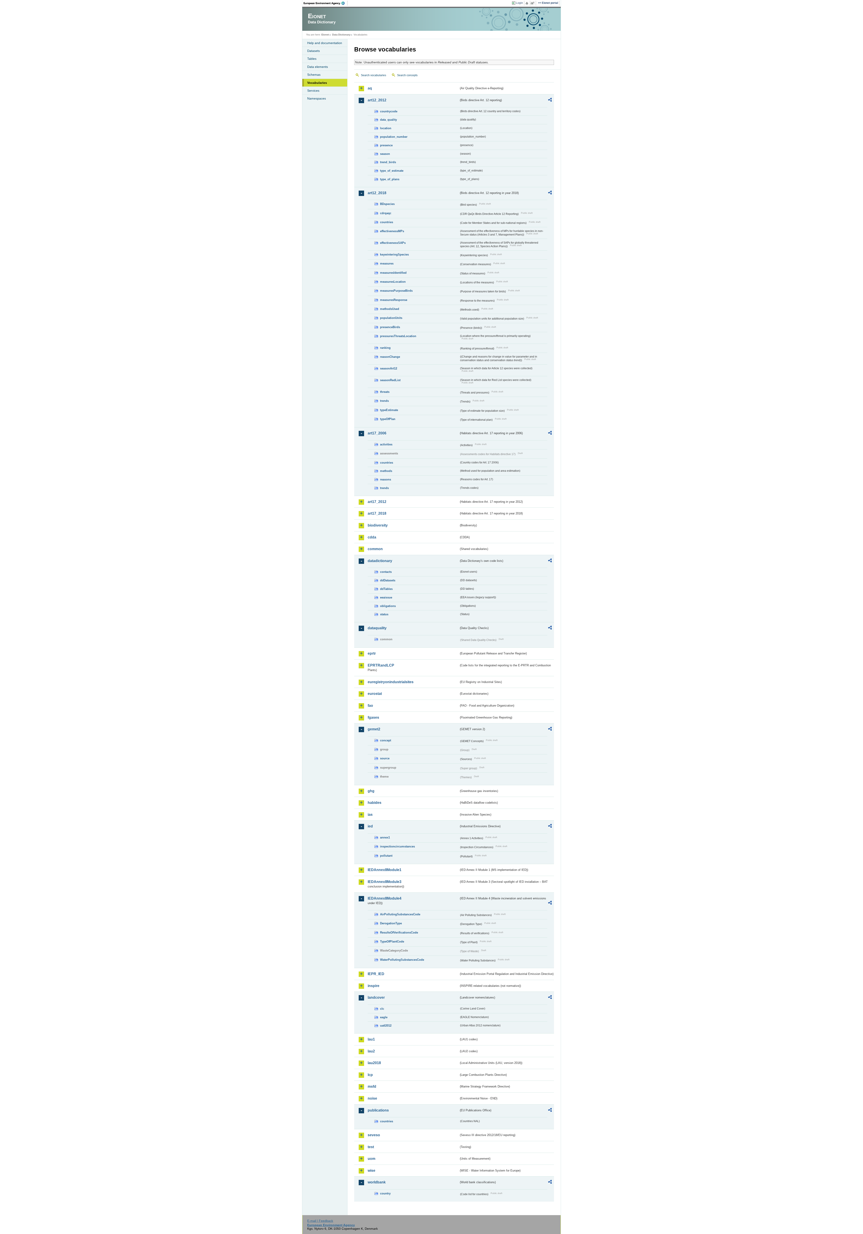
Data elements (317, 67)
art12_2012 (377, 100)
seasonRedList (390, 380)
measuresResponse (393, 300)
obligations (388, 606)
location (385, 128)
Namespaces (316, 98)
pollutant (386, 855)
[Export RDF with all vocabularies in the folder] (550, 100)
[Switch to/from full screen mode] (533, 3)
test (371, 1147)
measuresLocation (393, 281)
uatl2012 (385, 1025)
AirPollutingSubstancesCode (400, 914)
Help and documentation (324, 43)
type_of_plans (389, 179)
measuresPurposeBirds (396, 290)
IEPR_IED (376, 974)
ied (370, 826)
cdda (372, 537)
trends (384, 400)
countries (386, 222)
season (385, 154)
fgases (373, 717)
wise (371, 1170)
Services (313, 90)
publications (378, 1110)
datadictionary (380, 561)
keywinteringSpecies (394, 254)
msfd (372, 1086)
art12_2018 (377, 193)
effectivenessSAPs (393, 243)
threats (384, 392)
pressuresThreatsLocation (398, 336)
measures (387, 263)
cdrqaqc (385, 213)
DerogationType (391, 923)
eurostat (375, 694)
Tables (311, 58)
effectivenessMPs (392, 231)
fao (370, 705)
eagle (383, 1017)
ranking (385, 347)
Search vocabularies (373, 75)
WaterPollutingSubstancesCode (402, 959)
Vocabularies (317, 82)
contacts (386, 572)
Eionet (325, 34)
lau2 (371, 1051)
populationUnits (391, 318)
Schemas (313, 74)
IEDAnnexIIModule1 (384, 870)
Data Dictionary (341, 34)
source (384, 758)
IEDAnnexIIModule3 (384, 882)
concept (385, 740)
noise (372, 1098)
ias (370, 814)
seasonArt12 (388, 368)
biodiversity (378, 525)
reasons (385, 479)
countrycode (388, 111)
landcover (376, 997)
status (384, 614)
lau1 (371, 1039)
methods (386, 471)
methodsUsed (389, 309)
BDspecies (387, 204)
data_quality (388, 119)
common (375, 549)
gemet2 (374, 729)
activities (386, 444)
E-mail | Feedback (320, 1221)
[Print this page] (527, 3)
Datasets (313, 51)
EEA (326, 3)
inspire (373, 986)
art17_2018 (377, 513)
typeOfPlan (387, 419)
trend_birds (388, 162)
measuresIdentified (393, 272)
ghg (371, 791)
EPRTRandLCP (381, 665)
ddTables (386, 589)
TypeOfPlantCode (392, 941)
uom (371, 1159)
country (385, 1193)
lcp (370, 1075)
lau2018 (374, 1063)
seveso (374, 1135)
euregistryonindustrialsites (391, 682)
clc (382, 1008)
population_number (393, 136)
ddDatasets (387, 580)
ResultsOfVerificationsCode (399, 932)
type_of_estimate (391, 170)
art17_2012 (377, 502)
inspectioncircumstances (397, 846)
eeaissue (386, 597)
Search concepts (407, 75)
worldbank (377, 1182)
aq (370, 88)
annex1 (385, 837)
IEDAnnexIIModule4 (384, 898)
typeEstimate (389, 410)
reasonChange (390, 356)
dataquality (377, 628)
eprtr (372, 653)
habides (374, 803)
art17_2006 (377, 433)
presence (386, 145)
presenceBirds (390, 327)
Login (519, 3)
